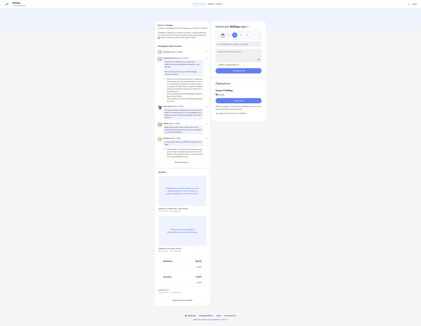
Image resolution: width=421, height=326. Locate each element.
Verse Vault (167, 106)
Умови (218, 316)
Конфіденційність (206, 316)
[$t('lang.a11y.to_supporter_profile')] (164, 79)
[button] (199, 4)
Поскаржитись (230, 316)
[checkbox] (226, 64)
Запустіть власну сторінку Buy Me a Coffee (209, 320)
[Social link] (159, 38)
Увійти (414, 4)
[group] (239, 102)
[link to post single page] (182, 194)
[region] (238, 49)
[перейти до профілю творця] (6, 4)
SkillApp (16, 3)
